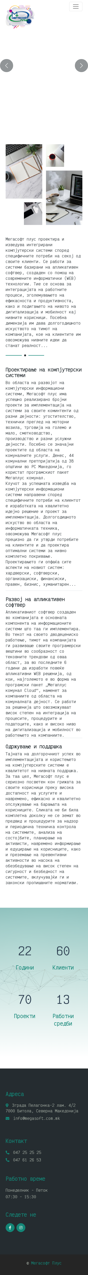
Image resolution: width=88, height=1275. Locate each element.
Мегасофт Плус (46, 1262)
